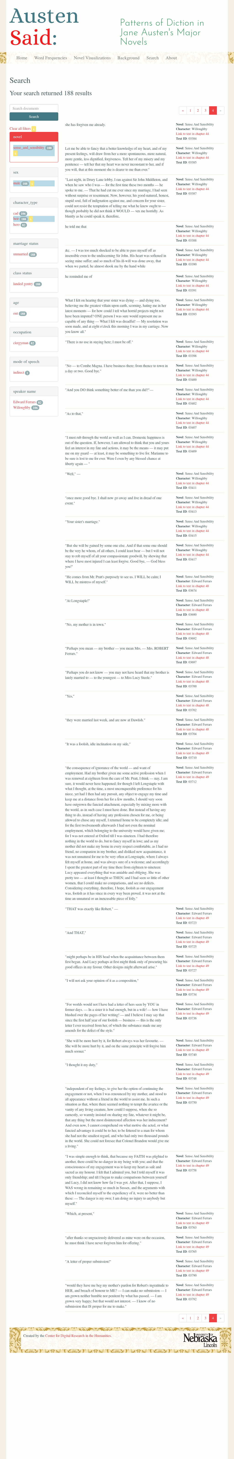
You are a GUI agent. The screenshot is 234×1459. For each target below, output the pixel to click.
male (16, 182)
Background (128, 57)
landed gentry (23, 283)
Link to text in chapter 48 (192, 586)
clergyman (20, 342)
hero (16, 224)
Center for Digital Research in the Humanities (78, 1335)
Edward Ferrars (24, 401)
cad (15, 213)
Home (21, 57)
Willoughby (21, 407)
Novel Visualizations (92, 57)
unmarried (20, 253)
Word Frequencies (50, 57)
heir (16, 218)
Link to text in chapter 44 (192, 133)
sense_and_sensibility (28, 147)
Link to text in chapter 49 (192, 753)
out (15, 313)
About (171, 57)
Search (152, 57)
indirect (18, 372)
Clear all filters (22, 128)
